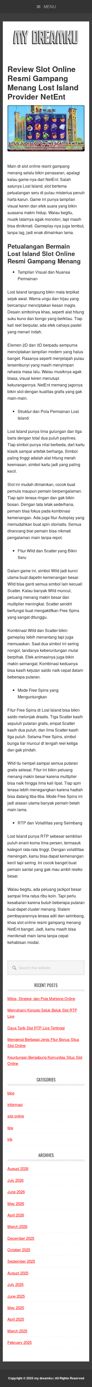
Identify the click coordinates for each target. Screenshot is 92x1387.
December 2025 (20, 1238)
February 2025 (19, 1342)
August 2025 (17, 1272)
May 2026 (15, 1203)
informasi (15, 1104)
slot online (15, 1115)
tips (10, 1127)
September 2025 (21, 1261)
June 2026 (16, 1191)
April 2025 (15, 1319)
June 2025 (16, 1296)
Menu (50, 6)
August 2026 (17, 1168)
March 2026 (17, 1226)
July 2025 (15, 1284)
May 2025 (15, 1307)
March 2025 (17, 1330)
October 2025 (18, 1249)
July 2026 (15, 1180)
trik (10, 1139)
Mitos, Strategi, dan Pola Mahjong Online (41, 998)
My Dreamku (46, 37)
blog (10, 1093)
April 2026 (15, 1215)
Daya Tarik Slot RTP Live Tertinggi (36, 1027)
